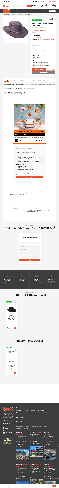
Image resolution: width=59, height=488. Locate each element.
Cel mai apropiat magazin (39, 1)
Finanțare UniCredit (20, 417)
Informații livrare (19, 415)
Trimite (29, 260)
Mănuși (43, 423)
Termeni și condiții (30, 412)
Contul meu (18, 410)
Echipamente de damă (36, 426)
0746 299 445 (34, 475)
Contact (43, 415)
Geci (37, 423)
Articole (44, 10)
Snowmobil (18, 428)
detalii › (52, 39)
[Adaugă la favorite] (49, 69)
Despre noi (36, 415)
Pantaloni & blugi (19, 426)
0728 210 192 (48, 444)
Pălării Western (28, 14)
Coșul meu (26, 410)
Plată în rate (28, 415)
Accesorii (26, 428)
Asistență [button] (54, 10)
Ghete (27, 426)
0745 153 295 (21, 444)
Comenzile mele (41, 410)
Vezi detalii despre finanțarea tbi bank (29, 177)
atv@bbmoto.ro (21, 478)
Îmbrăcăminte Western (18, 14)
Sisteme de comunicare (28, 423)
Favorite (33, 410)
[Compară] (53, 69)
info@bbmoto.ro (21, 446)
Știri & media (50, 415)
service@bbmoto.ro (36, 477)
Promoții (37, 10)
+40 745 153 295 (6, 428)
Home (4, 14)
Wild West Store (9, 14)
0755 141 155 (34, 441)
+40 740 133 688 (21, 476)
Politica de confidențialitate (42, 412)
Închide (50, 486)
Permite (54, 486)
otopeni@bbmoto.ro (36, 443)
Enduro (45, 426)
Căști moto (18, 423)
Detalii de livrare (39, 69)
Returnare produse (20, 412)
